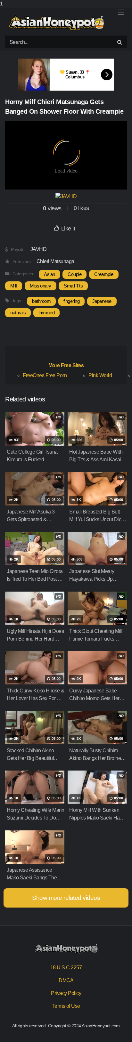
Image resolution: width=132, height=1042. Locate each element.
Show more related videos (66, 897)
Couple (74, 274)
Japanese (101, 301)
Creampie (103, 274)
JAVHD (38, 249)
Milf (13, 285)
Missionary (40, 285)
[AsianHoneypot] (56, 22)
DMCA (66, 980)
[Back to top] (121, 1030)
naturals (18, 312)
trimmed (46, 312)
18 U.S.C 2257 (66, 967)
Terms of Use (66, 1006)
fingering (71, 301)
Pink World (100, 375)
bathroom (41, 301)
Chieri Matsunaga (55, 261)
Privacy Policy (66, 993)
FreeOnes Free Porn (45, 375)
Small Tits (73, 285)
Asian (49, 274)
